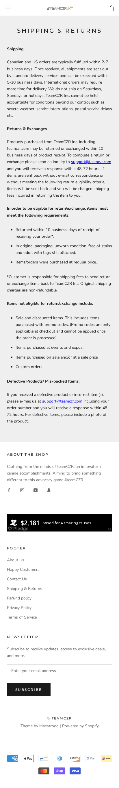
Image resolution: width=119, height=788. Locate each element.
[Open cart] (111, 9)
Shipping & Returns (24, 588)
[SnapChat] (49, 489)
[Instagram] (22, 489)
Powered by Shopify (80, 726)
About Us (15, 560)
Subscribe (28, 689)
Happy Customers (23, 569)
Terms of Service (22, 617)
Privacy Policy (19, 607)
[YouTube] (36, 489)
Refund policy (19, 598)
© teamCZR (59, 718)
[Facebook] (9, 489)
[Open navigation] (8, 8)
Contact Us (17, 579)
